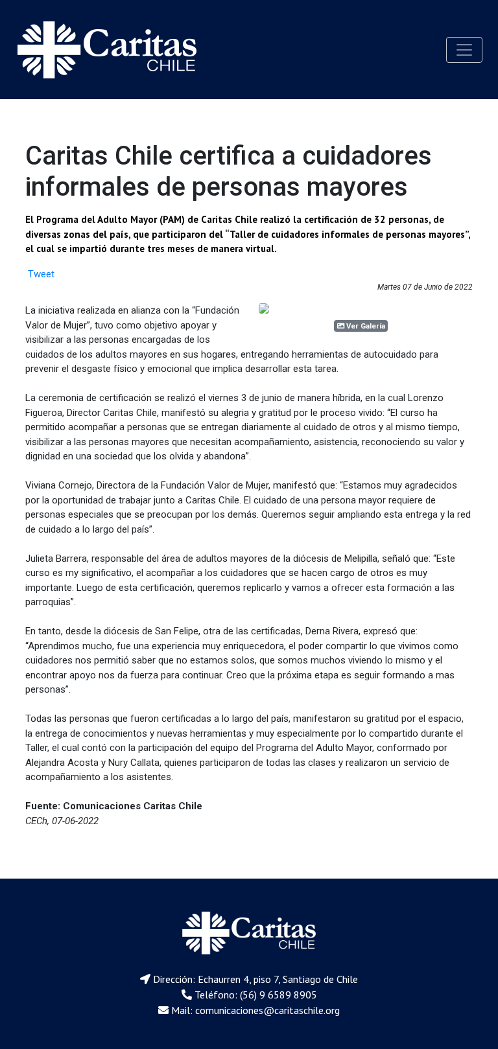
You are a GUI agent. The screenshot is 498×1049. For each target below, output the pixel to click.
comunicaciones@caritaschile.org (267, 1010)
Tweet (41, 274)
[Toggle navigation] (464, 50)
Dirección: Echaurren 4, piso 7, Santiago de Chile (255, 979)
